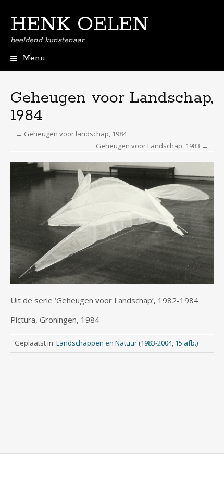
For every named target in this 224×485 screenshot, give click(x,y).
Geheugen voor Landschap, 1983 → (152, 145)
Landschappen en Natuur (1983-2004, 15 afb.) (127, 343)
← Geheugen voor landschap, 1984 (71, 133)
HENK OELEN (79, 24)
